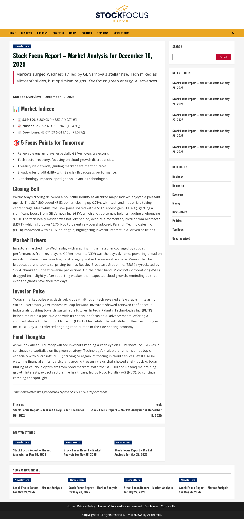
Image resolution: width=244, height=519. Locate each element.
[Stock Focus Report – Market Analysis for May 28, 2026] (87, 442)
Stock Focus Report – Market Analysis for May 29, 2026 (32, 452)
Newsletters (121, 33)
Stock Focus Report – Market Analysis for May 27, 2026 (133, 452)
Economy (42, 33)
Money (72, 33)
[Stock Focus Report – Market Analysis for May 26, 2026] (205, 480)
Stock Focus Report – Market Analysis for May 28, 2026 (82, 452)
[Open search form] (233, 32)
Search (177, 47)
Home (12, 33)
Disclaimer (151, 506)
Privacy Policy (86, 506)
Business (26, 33)
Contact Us (168, 506)
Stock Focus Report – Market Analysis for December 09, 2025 (48, 410)
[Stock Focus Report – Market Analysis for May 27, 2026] (138, 442)
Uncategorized (181, 238)
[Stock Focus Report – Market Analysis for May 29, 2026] (36, 442)
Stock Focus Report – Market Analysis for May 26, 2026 (203, 489)
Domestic (58, 33)
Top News (102, 33)
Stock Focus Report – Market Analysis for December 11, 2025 (126, 410)
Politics (87, 33)
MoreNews (135, 515)
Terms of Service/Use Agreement (120, 506)
